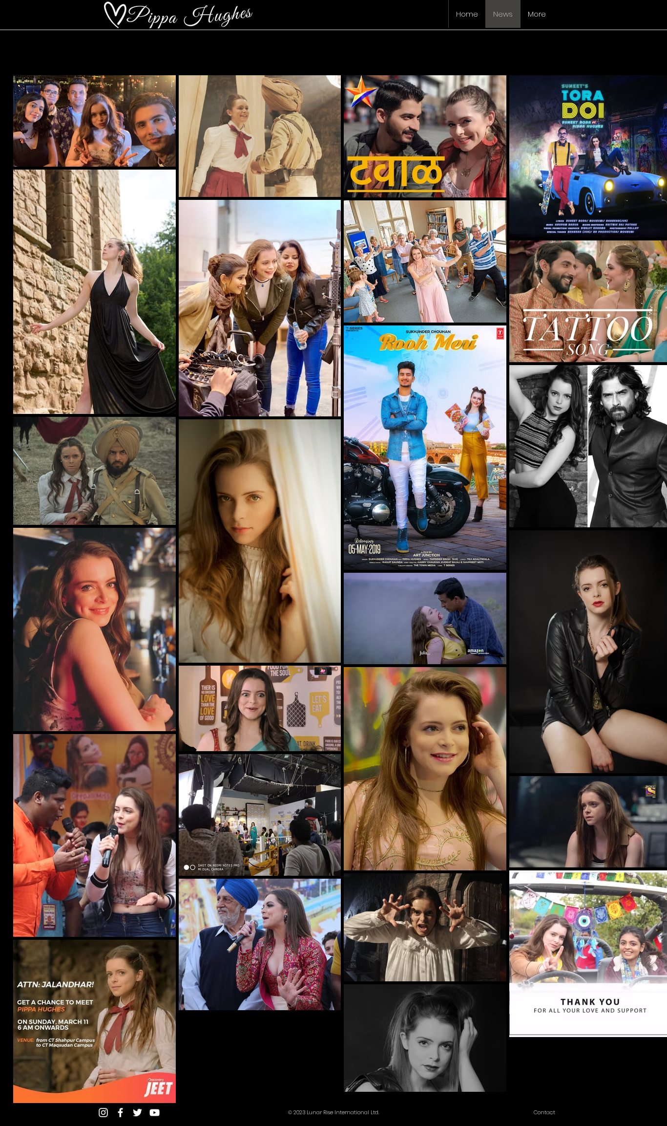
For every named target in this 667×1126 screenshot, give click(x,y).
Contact (544, 1112)
